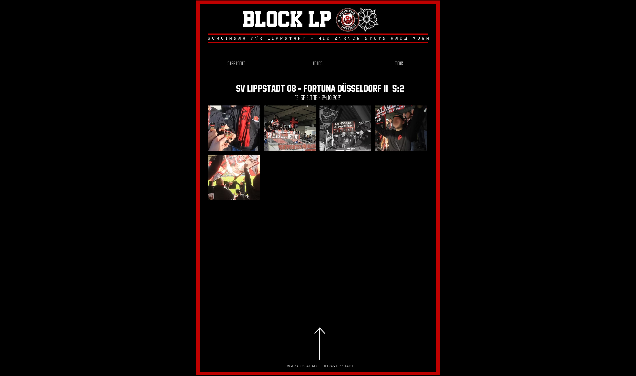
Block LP (286, 20)
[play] (416, 195)
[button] (234, 128)
